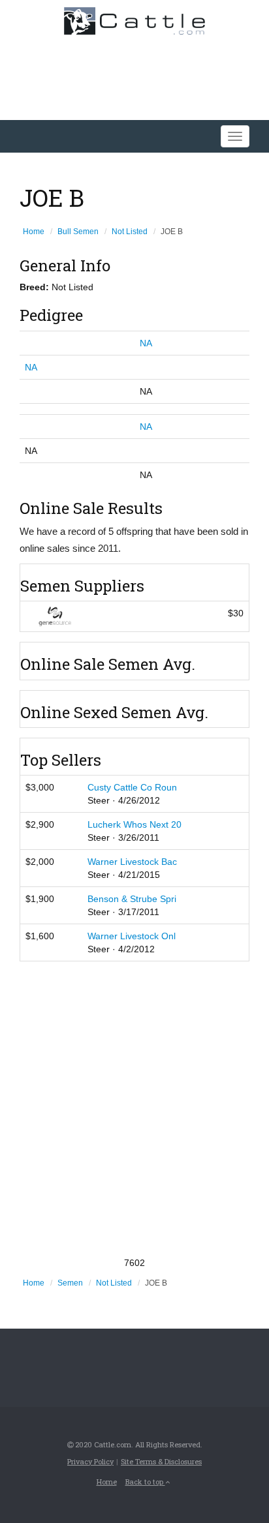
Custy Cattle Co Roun (132, 787)
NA (146, 343)
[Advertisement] (134, 1108)
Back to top (145, 1481)
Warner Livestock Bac (132, 861)
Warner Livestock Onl (131, 936)
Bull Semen (78, 231)
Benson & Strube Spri (131, 899)
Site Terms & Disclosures (161, 1461)
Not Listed (130, 231)
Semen (70, 1283)
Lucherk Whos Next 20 (134, 824)
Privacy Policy (90, 1461)
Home (33, 231)
